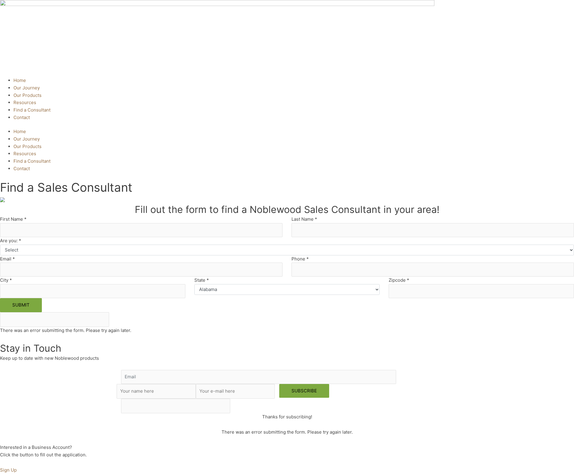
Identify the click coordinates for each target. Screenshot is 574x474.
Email (7, 259)
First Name (13, 219)
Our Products (27, 95)
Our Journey (26, 88)
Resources (24, 102)
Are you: (10, 240)
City (6, 280)
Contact (21, 117)
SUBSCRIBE (304, 391)
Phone (300, 259)
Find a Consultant (32, 110)
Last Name (304, 219)
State (201, 280)
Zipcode (399, 280)
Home (19, 80)
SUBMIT (21, 305)
